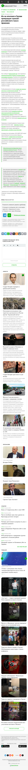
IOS (24, 169)
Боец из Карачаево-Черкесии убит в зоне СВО (13, 529)
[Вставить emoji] (17, 245)
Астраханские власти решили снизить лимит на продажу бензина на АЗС (13, 430)
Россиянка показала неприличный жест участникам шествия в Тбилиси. (13, 723)
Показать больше (14, 728)
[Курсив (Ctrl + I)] (7, 245)
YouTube (23, 186)
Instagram (22, 183)
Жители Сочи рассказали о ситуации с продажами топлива (12, 398)
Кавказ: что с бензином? (9, 9)
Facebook (16, 183)
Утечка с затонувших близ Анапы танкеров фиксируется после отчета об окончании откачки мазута (13, 570)
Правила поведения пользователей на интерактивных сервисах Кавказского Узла (14, 760)
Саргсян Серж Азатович (10, 499)
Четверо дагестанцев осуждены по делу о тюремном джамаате (13, 522)
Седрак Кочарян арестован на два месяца (13, 375)
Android (20, 169)
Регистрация (14, 260)
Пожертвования (23, 743)
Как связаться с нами (11, 743)
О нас (2, 743)
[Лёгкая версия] (8, 2)
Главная (3, 11)
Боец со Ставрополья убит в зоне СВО (13, 510)
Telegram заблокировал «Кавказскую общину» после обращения (12, 676)
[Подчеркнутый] (10, 245)
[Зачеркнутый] (13, 245)
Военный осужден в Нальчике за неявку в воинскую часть (13, 348)
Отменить (14, 265)
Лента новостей (10, 11)
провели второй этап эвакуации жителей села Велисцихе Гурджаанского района (12, 113)
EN (4, 1)
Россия (15, 149)
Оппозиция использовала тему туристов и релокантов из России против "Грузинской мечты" (13, 313)
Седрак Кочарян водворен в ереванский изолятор (11, 287)
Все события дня (22, 546)
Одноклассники (14, 184)
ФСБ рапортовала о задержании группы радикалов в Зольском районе (13, 536)
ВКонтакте (6, 184)
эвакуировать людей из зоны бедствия (11, 130)
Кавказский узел (13, 73)
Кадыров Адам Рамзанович (11, 481)
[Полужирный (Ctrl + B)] (4, 245)
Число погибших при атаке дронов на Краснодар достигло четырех (12, 516)
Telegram (20, 176)
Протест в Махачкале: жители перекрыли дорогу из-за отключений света (13, 624)
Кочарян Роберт (7, 462)
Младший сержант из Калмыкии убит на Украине (13, 543)
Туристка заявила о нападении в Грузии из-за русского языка (13, 700)
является (10, 149)
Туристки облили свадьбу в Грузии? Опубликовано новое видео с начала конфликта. (12, 649)
